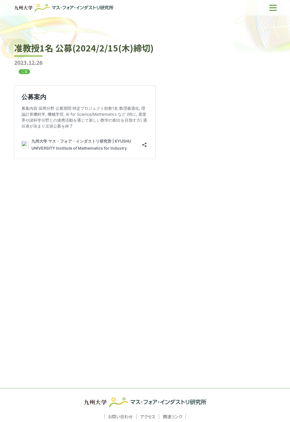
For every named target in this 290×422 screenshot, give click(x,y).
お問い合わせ (120, 416)
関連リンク (172, 416)
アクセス (147, 416)
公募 (24, 71)
